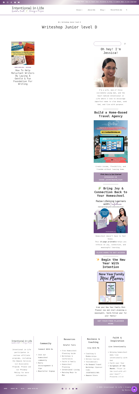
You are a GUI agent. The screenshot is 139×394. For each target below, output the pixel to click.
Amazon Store (92, 375)
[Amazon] (11, 2)
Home (5, 388)
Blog (22, 388)
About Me (91, 10)
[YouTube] (18, 2)
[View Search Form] (126, 10)
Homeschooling (19, 67)
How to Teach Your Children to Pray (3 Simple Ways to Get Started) (111, 1)
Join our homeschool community (43, 357)
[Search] (125, 44)
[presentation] (22, 53)
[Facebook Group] (15, 2)
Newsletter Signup (46, 371)
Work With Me (116, 10)
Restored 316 (131, 390)
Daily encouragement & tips (45, 365)
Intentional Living (71, 370)
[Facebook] (3, 2)
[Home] (59, 22)
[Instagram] (7, 2)
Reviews (28, 67)
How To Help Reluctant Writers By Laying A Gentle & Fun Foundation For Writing (22, 77)
